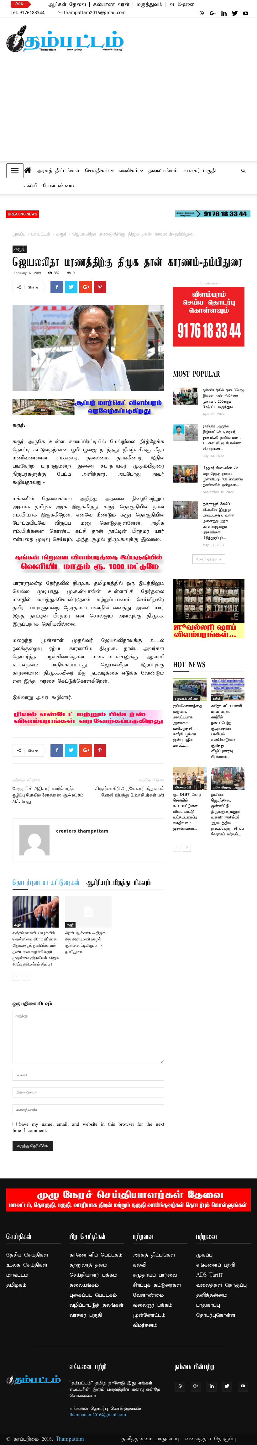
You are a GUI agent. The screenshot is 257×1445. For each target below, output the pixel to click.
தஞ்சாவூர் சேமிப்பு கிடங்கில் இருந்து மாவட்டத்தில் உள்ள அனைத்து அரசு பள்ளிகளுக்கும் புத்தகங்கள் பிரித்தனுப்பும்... (219, 521)
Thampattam (70, 1439)
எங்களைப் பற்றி (215, 1265)
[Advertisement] (128, 113)
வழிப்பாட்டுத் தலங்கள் (96, 1305)
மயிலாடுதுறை (222, 787)
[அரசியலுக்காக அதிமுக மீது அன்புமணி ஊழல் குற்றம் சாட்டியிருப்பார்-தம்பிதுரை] (88, 912)
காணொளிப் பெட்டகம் (96, 1255)
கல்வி (30, 186)
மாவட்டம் (40, 234)
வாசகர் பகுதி (199, 170)
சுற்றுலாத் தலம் (88, 1265)
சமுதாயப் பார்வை (186, 698)
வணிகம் (129, 170)
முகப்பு (19, 234)
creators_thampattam (82, 831)
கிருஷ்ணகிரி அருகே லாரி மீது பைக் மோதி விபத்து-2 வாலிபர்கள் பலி (129, 792)
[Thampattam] (65, 38)
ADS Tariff (209, 1275)
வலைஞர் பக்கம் (152, 1305)
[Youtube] (246, 13)
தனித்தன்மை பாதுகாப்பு (150, 1439)
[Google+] (213, 13)
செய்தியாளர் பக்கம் (93, 1275)
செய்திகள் (97, 170)
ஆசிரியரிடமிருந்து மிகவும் (118, 883)
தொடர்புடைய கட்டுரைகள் (46, 883)
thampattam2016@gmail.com (95, 12)
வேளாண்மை (58, 186)
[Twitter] (235, 13)
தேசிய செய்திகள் (27, 1255)
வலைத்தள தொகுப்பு (221, 1285)
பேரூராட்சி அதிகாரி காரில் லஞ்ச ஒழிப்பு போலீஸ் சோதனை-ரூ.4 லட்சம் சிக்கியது (48, 795)
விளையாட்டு (183, 787)
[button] (243, 170)
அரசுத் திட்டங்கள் (58, 170)
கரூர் (61, 234)
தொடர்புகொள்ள (215, 1315)
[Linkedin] (224, 13)
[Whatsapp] (202, 13)
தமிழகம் (16, 1285)
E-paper (186, 4)
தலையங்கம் (163, 170)
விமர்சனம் (145, 1325)
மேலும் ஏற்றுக (206, 559)
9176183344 (28, 12)
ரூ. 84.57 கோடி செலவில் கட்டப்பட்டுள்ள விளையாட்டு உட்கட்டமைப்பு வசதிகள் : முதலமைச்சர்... (187, 811)
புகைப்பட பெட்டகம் (93, 1295)
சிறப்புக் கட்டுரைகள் (157, 1285)
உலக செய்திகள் (26, 1265)
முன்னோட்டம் (149, 1315)
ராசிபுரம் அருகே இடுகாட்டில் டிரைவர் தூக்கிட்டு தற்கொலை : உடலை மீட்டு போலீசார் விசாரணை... (222, 437)
